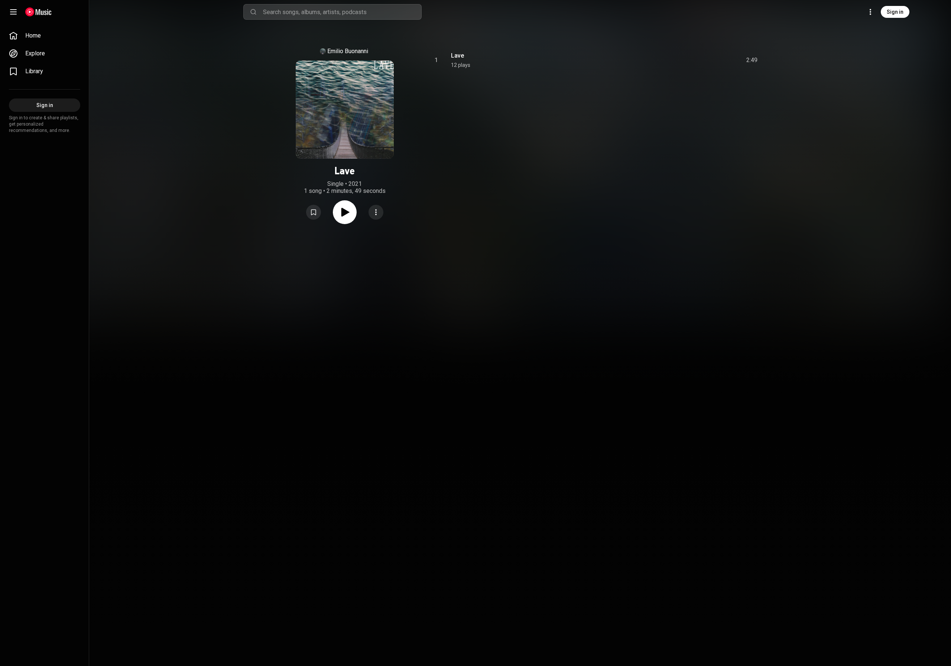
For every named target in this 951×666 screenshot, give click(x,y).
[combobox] (342, 11)
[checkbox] (752, 60)
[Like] (695, 60)
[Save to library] (313, 212)
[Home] (38, 11)
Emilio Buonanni (347, 51)
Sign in (895, 12)
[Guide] (13, 11)
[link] (44, 36)
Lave (457, 55)
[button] (313, 212)
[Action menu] (376, 212)
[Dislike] (710, 60)
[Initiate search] (253, 12)
